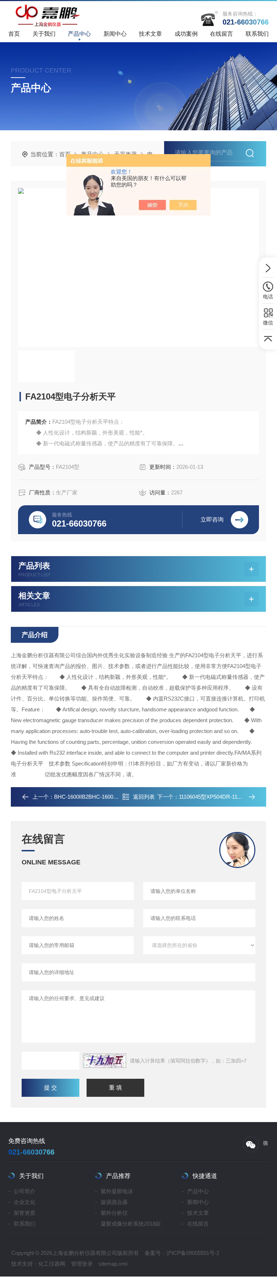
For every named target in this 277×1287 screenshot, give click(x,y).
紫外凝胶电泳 (117, 1191)
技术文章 (150, 34)
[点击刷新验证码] (104, 1060)
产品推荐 (118, 1176)
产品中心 (79, 34)
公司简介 (24, 1191)
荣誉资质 (24, 1213)
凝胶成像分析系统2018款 (131, 1224)
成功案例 (186, 34)
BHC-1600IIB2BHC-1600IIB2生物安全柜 (102, 797)
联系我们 (257, 34)
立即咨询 (212, 519)
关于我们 (44, 34)
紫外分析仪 (114, 1213)
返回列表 (144, 797)
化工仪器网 (51, 1264)
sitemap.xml (112, 1264)
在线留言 (221, 34)
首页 (14, 34)
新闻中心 (115, 34)
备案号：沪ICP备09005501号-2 (182, 1253)
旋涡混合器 (114, 1202)
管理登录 (82, 1264)
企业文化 (24, 1202)
